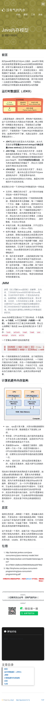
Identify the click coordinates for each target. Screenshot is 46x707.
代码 (18, 14)
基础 (25, 14)
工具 (33, 14)
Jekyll (12, 700)
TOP (42, 700)
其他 (40, 14)
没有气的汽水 (15, 9)
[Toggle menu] (43, 4)
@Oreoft (29, 579)
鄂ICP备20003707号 (23, 700)
